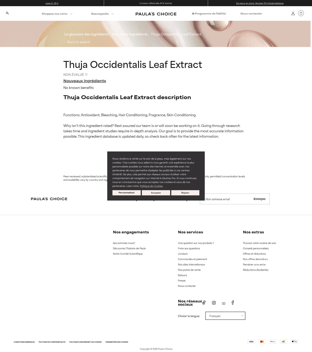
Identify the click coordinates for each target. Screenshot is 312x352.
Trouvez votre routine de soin (259, 243)
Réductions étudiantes (255, 270)
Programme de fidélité (210, 13)
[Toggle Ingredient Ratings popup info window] (86, 74)
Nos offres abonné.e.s (255, 259)
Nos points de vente (189, 270)
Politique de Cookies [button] (151, 186)
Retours (182, 275)
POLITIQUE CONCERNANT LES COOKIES (85, 342)
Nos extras (253, 232)
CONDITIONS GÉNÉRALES (24, 342)
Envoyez (260, 199)
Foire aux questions (189, 248)
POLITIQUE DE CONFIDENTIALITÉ (52, 342)
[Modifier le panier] (301, 13)
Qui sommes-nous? (124, 243)
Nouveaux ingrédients (130, 34)
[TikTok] (204, 302)
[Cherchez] (7, 13)
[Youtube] (223, 303)
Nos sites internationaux (191, 264)
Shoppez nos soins (54, 13)
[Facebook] (233, 302)
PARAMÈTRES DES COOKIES (117, 342)
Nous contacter (251, 13)
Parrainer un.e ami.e (254, 264)
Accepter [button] (156, 192)
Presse (182, 280)
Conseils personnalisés (256, 248)
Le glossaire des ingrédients (86, 34)
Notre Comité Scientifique (128, 254)
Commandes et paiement (192, 259)
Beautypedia (100, 13)
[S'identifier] (293, 13)
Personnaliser (127, 192)
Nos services (190, 232)
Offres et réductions (254, 254)
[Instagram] (214, 303)
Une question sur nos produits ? (196, 243)
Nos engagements (131, 232)
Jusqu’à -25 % (51, 3)
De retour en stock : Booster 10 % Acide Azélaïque (260, 3)
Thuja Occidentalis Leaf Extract (176, 34)
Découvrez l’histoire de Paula (129, 248)
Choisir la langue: (189, 315)
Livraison (183, 254)
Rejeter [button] (185, 192)
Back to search (78, 41)
